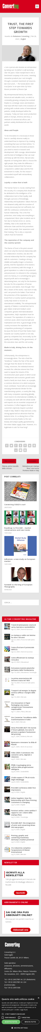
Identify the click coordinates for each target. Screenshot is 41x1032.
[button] (20, 1028)
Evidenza (23, 736)
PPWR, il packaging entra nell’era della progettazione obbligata (22, 767)
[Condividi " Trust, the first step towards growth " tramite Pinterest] (25, 445)
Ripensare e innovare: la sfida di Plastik (23, 743)
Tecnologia (32, 672)
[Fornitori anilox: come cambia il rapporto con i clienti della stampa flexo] (7, 812)
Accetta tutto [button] (11, 1022)
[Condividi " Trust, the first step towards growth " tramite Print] (25, 450)
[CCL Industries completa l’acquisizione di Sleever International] (7, 849)
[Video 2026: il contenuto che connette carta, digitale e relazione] (7, 754)
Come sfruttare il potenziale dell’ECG (22, 648)
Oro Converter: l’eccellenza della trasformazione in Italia (24, 718)
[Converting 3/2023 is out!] (20, 491)
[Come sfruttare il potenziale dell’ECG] (7, 649)
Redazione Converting (21, 36)
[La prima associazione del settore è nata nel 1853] (7, 680)
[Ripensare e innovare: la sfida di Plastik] (7, 744)
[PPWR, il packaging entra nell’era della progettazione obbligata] (7, 767)
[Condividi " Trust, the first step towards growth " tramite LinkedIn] (29, 445)
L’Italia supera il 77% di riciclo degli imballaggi (23, 778)
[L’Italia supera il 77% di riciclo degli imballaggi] (7, 779)
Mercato (23, 697)
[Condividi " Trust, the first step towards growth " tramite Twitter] (11, 445)
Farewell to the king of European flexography (18, 586)
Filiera (23, 712)
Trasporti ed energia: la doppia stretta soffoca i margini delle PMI (23, 692)
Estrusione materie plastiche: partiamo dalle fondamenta (23, 669)
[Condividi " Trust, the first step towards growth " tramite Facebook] (7, 445)
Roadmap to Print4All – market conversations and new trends (17, 529)
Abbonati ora (20, 930)
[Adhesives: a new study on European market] (20, 546)
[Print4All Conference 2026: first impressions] (7, 789)
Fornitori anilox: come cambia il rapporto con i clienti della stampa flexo (23, 812)
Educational (25, 662)
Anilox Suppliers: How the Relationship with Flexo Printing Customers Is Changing (24, 800)
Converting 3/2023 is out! (15, 504)
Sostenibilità (25, 772)
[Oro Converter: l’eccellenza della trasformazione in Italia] (7, 719)
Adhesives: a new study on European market (19, 560)
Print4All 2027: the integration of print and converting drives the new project (23, 825)
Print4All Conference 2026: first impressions (23, 789)
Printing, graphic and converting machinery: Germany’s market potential (22, 837)
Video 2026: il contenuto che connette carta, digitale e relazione (22, 755)
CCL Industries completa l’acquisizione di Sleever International (21, 850)
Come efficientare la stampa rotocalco (22, 659)
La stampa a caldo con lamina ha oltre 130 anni (23, 636)
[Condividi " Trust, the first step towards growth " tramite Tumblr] (20, 445)
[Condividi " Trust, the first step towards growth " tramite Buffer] (34, 445)
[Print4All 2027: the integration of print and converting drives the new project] (7, 824)
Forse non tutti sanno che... (23, 641)
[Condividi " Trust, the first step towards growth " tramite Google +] (16, 445)
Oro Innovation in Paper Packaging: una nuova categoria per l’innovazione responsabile (22, 706)
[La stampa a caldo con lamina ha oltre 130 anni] (7, 637)
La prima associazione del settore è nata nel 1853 (21, 679)
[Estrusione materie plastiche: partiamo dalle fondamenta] (7, 669)
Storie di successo (27, 629)
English (23, 39)
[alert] (20, 1013)
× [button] (38, 998)
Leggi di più (24, 1010)
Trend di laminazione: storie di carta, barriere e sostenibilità (23, 626)
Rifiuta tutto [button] (30, 1022)
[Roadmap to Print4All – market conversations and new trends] (20, 517)
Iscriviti (20, 893)
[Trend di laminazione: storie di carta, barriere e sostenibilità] (7, 626)
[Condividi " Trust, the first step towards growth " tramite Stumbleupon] (16, 450)
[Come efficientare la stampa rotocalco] (7, 659)
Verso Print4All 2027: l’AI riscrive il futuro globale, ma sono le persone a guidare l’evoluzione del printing (23, 731)
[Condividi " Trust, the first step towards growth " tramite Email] (20, 450)
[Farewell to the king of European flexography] (20, 574)
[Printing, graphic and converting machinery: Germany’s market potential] (7, 837)
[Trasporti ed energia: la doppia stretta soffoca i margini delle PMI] (7, 692)
